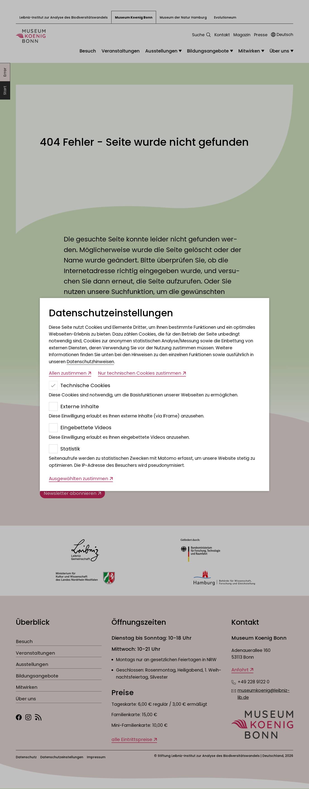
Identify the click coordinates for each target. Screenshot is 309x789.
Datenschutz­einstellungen (111, 313)
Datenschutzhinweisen (90, 362)
